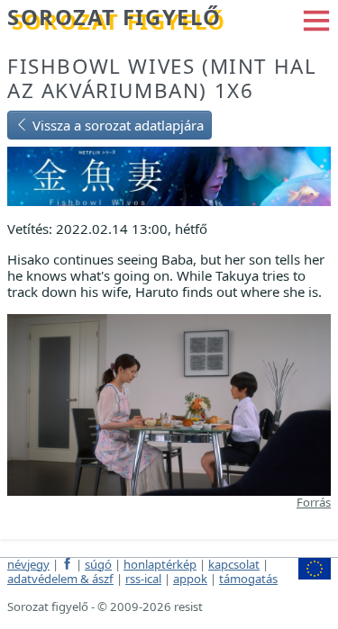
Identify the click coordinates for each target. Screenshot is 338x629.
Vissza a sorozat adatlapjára (116, 125)
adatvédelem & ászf (60, 579)
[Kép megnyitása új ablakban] (169, 403)
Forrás (314, 502)
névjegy (28, 564)
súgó (98, 564)
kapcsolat (234, 564)
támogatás (248, 579)
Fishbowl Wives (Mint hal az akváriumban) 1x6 (161, 78)
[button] (316, 18)
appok (190, 579)
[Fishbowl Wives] (169, 175)
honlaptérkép (159, 564)
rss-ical (143, 579)
